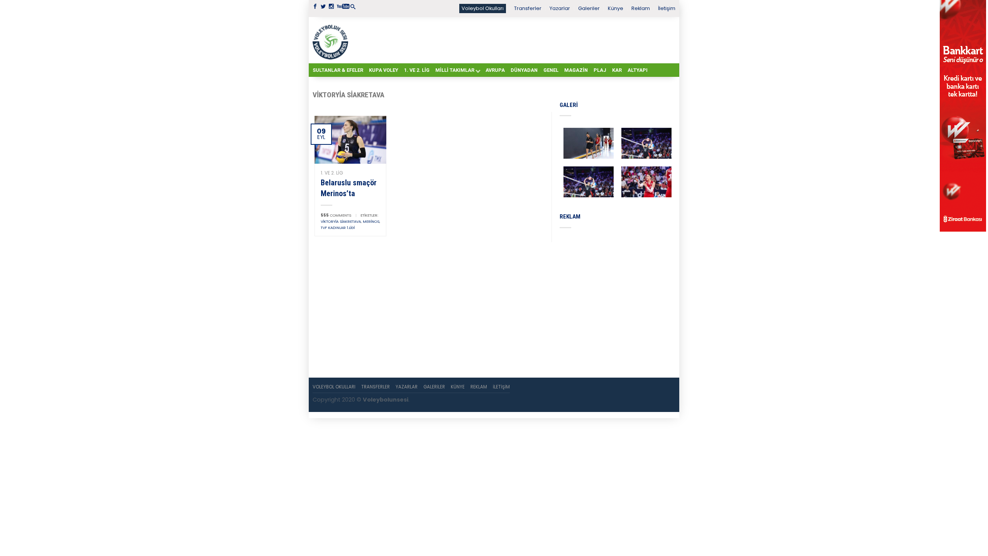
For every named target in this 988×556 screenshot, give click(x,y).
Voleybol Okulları (483, 8)
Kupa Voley (383, 70)
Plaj (600, 70)
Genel (550, 70)
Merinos (371, 221)
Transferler (527, 8)
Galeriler (589, 8)
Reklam (640, 8)
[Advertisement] (513, 39)
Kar (617, 70)
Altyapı (638, 70)
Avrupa (495, 70)
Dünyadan (524, 70)
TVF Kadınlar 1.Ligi (338, 227)
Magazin (576, 70)
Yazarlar (560, 8)
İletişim (666, 8)
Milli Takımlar (454, 70)
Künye (615, 8)
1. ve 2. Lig (417, 70)
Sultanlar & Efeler (338, 70)
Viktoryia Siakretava (341, 221)
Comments (336, 215)
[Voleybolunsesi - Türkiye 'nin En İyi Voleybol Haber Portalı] (332, 40)
